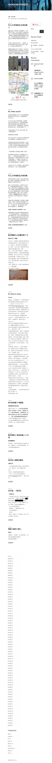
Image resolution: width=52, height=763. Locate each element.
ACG (9, 734)
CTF (9, 738)
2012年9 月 (10, 715)
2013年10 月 (10, 684)
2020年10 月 (10, 565)
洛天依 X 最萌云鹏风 (15, 460)
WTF (9, 753)
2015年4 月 (10, 646)
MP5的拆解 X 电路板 (15, 402)
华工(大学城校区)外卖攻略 (17, 175)
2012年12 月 (10, 708)
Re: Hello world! (14, 111)
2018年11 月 (10, 594)
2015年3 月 (10, 649)
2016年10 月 (10, 618)
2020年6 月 (10, 575)
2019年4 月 (10, 584)
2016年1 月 (10, 627)
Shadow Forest (18, 4)
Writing (9, 750)
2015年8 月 (10, 637)
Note (9, 746)
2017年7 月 (10, 608)
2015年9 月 (10, 634)
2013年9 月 (10, 687)
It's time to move (14, 294)
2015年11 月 (10, 632)
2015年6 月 (10, 642)
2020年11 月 (10, 563)
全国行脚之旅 (33, 40)
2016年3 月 (10, 625)
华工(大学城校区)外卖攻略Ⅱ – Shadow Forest (38, 85)
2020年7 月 (10, 573)
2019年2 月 (10, 589)
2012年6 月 (10, 723)
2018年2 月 (10, 604)
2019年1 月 (10, 592)
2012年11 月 (10, 711)
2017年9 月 (10, 606)
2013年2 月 (10, 704)
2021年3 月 (10, 561)
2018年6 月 (10, 601)
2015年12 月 (10, 630)
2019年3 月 (10, 587)
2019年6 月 (10, 582)
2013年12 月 (10, 680)
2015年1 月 (10, 654)
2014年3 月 (10, 675)
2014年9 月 (10, 663)
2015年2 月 (10, 651)
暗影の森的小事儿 (14, 529)
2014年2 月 (10, 677)
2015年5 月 (10, 644)
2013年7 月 (10, 692)
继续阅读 (10, 104)
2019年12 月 (10, 577)
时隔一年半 (10, 31)
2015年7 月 (10, 639)
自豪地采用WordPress (12, 760)
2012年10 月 (10, 713)
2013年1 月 (10, 706)
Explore (9, 743)
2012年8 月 (10, 718)
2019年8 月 (10, 580)
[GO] (42, 31)
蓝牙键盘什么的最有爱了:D (18, 235)
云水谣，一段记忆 (14, 490)
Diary (9, 741)
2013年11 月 (10, 682)
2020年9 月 (10, 568)
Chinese (36, 24)
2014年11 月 (10, 658)
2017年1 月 (10, 613)
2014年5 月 (10, 670)
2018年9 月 (10, 596)
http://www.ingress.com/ (18, 306)
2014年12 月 (10, 656)
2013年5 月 (10, 696)
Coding (9, 736)
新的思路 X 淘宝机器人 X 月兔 (18, 436)
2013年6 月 (10, 694)
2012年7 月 (10, 720)
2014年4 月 (10, 673)
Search (32, 28)
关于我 (41, 78)
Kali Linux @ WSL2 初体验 (36, 49)
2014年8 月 (10, 665)
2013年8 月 (10, 689)
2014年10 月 (10, 661)
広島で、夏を (38, 74)
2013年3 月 (10, 701)
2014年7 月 (10, 668)
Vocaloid (15, 476)
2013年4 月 (10, 699)
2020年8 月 (10, 570)
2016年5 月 (10, 623)
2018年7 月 (10, 599)
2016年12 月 (10, 615)
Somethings (10, 748)
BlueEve (36, 64)
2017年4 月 (10, 611)
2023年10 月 (10, 558)
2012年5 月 (10, 725)
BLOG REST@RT (34, 42)
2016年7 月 (10, 620)
